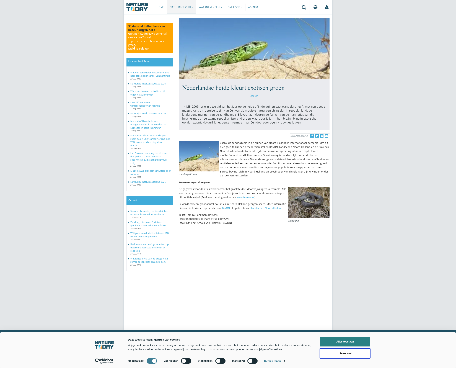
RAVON (254, 95)
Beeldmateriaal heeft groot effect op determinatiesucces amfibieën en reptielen (149, 247)
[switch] (186, 361)
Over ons (234, 7)
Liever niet (345, 353)
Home (160, 7)
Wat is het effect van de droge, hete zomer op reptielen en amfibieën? (149, 260)
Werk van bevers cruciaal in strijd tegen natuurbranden (147, 93)
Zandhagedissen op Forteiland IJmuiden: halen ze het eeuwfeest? (148, 223)
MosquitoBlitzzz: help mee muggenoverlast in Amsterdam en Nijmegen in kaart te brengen (148, 124)
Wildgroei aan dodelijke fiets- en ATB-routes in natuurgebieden (149, 234)
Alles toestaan (345, 341)
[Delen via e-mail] (326, 136)
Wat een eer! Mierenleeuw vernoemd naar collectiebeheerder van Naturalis (150, 74)
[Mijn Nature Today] (326, 7)
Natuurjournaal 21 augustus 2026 (148, 113)
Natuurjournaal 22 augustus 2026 (148, 83)
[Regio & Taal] (315, 7)
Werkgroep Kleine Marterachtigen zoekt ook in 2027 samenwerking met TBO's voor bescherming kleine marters (150, 140)
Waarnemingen (209, 7)
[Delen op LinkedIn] (321, 136)
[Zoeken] (304, 7)
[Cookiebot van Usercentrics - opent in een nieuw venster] (104, 361)
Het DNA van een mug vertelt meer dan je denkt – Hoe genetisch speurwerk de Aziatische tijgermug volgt (148, 158)
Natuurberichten (181, 7)
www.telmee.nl (246, 197)
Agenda (253, 7)
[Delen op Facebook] (312, 136)
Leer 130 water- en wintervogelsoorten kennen (145, 104)
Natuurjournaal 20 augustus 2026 (148, 181)
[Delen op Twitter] (317, 136)
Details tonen (272, 360)
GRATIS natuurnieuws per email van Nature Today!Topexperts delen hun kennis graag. (147, 41)
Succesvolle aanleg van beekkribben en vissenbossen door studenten (149, 212)
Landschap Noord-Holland (267, 208)
